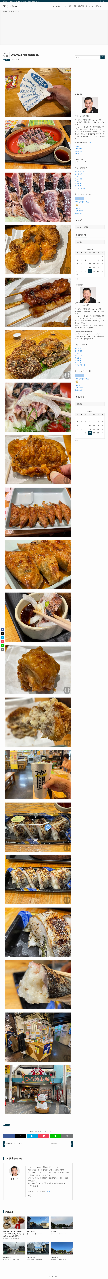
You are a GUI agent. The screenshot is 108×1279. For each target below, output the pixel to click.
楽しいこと (78, 179)
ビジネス (78, 186)
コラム (7, 59)
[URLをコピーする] (67, 1136)
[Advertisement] (54, 28)
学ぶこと (78, 181)
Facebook (78, 148)
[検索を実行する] (102, 57)
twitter (77, 146)
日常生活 (78, 183)
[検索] (103, 1)
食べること (78, 174)
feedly (77, 153)
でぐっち (14, 1179)
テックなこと (79, 171)
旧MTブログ (79, 211)
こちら (47, 1191)
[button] (9, 1136)
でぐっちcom (11, 6)
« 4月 (77, 279)
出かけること (79, 176)
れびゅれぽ (78, 213)
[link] (29, 1195)
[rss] (100, 1)
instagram (78, 151)
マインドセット (80, 188)
